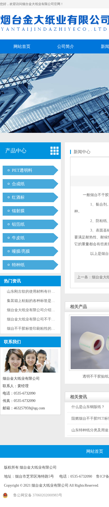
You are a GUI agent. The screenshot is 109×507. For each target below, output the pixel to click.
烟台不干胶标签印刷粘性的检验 (33, 329)
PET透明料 (22, 170)
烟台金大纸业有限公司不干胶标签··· (36, 319)
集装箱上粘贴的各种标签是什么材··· (36, 301)
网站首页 (21, 46)
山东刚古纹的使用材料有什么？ (33, 291)
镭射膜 (18, 211)
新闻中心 (82, 152)
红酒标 (18, 197)
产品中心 (15, 150)
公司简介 (65, 46)
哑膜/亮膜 (21, 251)
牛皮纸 (18, 238)
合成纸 (18, 184)
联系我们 (12, 341)
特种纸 (18, 264)
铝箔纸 (18, 224)
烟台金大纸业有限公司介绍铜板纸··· (36, 310)
